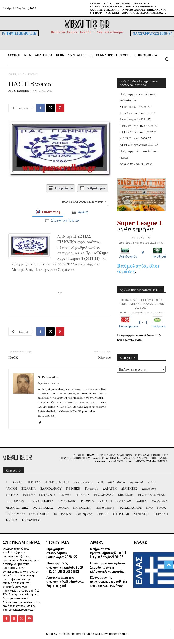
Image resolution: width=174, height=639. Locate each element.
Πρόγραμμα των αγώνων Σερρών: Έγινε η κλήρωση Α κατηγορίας (107, 567)
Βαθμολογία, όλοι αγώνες (138, 268)
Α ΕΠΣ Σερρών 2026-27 (135, 138)
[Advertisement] (59, 301)
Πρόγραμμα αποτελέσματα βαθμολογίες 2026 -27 (61, 553)
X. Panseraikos (21, 90)
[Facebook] (40, 108)
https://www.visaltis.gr (48, 383)
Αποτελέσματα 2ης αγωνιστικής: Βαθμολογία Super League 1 (65, 581)
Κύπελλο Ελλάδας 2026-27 (137, 113)
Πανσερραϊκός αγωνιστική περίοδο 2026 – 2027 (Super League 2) (64, 567)
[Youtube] (29, 618)
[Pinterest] (60, 108)
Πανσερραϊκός (129, 326)
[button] (167, 59)
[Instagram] (14, 618)
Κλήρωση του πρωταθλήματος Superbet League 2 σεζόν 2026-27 (108, 553)
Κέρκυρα (104, 357)
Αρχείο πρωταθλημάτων (136, 164)
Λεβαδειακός (128, 256)
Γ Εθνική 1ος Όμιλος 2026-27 (138, 126)
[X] (50, 108)
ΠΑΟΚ (13, 357)
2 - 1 (142, 322)
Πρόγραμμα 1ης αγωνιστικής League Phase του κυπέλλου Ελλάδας (108, 581)
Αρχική (12, 73)
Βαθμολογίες (96, 188)
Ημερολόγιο (64, 188)
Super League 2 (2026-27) (136, 119)
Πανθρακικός (161, 326)
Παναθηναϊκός (161, 256)
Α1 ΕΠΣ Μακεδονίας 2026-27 (139, 145)
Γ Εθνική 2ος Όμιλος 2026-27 (138, 132)
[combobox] (83, 202)
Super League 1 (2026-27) (136, 107)
